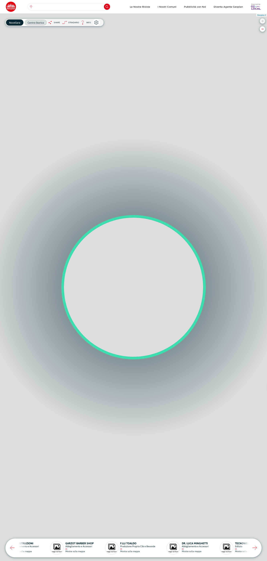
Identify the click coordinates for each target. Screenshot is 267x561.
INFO (85, 23)
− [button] (262, 29)
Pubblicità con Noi (195, 6)
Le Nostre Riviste (140, 6)
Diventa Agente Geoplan (228, 6)
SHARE (57, 22)
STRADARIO (73, 22)
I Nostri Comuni (167, 6)
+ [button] (262, 21)
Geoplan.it (261, 14)
